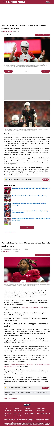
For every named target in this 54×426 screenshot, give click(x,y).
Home (5, 232)
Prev (8, 71)
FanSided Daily (18, 410)
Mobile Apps (7, 410)
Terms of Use (7, 413)
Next (45, 71)
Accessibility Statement (43, 413)
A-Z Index (6, 416)
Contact (27, 408)
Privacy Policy (41, 410)
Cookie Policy (17, 413)
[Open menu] (3, 2)
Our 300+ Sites (41, 408)
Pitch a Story (28, 410)
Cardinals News (13, 232)
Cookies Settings (18, 416)
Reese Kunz (6, 251)
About (5, 408)
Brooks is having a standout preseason (22, 364)
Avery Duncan (7, 31)
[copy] (13, 35)
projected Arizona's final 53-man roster (32, 307)
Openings (16, 408)
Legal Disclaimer (30, 413)
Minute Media (10, 419)
